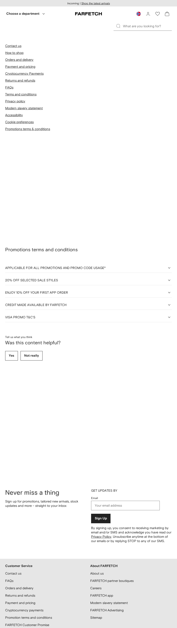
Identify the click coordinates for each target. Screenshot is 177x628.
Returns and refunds (20, 80)
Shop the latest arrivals (95, 3)
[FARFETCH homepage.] (88, 14)
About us (97, 573)
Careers (95, 588)
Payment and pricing (20, 66)
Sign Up (101, 518)
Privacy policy (15, 101)
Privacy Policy (101, 536)
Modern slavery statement (24, 108)
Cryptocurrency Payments (24, 73)
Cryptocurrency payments (24, 610)
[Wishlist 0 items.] (157, 14)
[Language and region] (138, 14)
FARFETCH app (101, 595)
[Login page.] (148, 14)
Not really (31, 355)
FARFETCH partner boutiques (112, 580)
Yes (11, 355)
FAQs (9, 87)
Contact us (13, 45)
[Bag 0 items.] (167, 14)
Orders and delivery (19, 59)
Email (94, 498)
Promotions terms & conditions (27, 128)
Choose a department (22, 13)
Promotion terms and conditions (28, 617)
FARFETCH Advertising (107, 610)
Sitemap (96, 617)
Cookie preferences (19, 122)
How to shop (14, 52)
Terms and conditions (20, 94)
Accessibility (14, 115)
